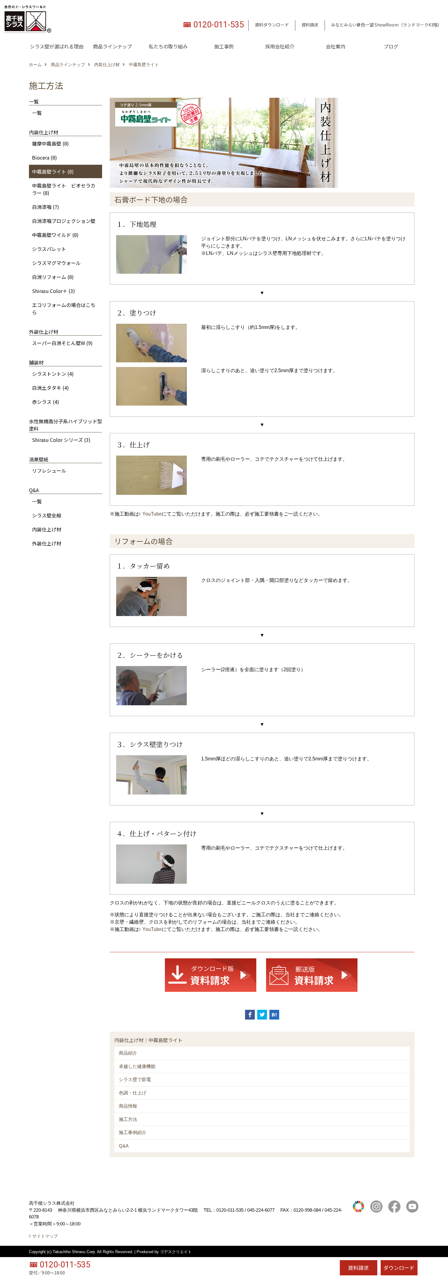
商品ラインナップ (112, 46)
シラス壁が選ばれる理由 (57, 46)
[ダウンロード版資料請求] (210, 974)
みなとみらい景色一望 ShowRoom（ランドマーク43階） (386, 25)
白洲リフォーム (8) (53, 276)
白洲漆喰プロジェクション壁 (63, 220)
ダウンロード (398, 1267)
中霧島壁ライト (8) (53, 171)
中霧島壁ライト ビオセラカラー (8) (63, 189)
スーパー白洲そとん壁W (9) (62, 343)
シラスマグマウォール (56, 262)
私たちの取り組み (168, 46)
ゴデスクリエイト (176, 1251)
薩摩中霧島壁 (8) (50, 143)
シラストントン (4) (53, 373)
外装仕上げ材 (46, 543)
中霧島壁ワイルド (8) (55, 234)
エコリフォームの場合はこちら (63, 308)
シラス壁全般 (46, 515)
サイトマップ (45, 1236)
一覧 (37, 112)
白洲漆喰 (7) (45, 206)
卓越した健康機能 (137, 1066)
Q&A (124, 1145)
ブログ (391, 46)
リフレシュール (49, 470)
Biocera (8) (44, 157)
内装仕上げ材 (46, 529)
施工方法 (128, 1119)
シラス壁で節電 (135, 1079)
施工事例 (224, 46)
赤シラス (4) (45, 401)
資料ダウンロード (272, 25)
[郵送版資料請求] (311, 974)
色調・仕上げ (132, 1092)
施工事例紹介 (132, 1132)
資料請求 (309, 25)
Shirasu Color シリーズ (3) (61, 439)
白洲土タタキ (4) (50, 387)
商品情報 (128, 1105)
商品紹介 (128, 1052)
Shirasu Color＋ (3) (53, 290)
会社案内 (335, 46)
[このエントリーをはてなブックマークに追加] (274, 1015)
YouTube (152, 513)
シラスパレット (49, 248)
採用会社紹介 (279, 46)
